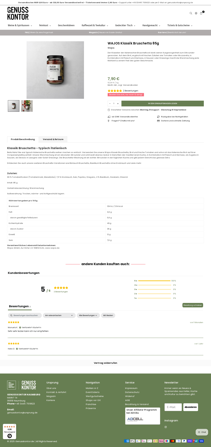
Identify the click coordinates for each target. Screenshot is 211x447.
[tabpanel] (105, 334)
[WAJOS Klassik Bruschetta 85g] (13, 106)
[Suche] (190, 13)
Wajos (111, 47)
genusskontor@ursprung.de (180, 2)
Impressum (131, 388)
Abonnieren (191, 407)
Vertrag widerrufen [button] (105, 363)
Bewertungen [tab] (20, 306)
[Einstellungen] (196, 13)
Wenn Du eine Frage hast (39, 32)
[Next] (99, 69)
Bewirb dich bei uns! (172, 32)
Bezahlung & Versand (137, 404)
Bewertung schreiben (193, 305)
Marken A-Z (92, 388)
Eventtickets (92, 392)
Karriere (51, 400)
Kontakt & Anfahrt (56, 392)
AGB (127, 400)
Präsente (91, 408)
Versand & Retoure (53, 139)
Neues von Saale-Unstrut (105, 32)
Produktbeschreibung (23, 139)
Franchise (91, 404)
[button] (201, 13)
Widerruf (129, 396)
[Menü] (14, 425)
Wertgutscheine (95, 396)
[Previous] (11, 69)
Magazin (51, 396)
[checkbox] (108, 315)
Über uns (51, 388)
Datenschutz (132, 392)
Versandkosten (130, 85)
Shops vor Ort (93, 400)
